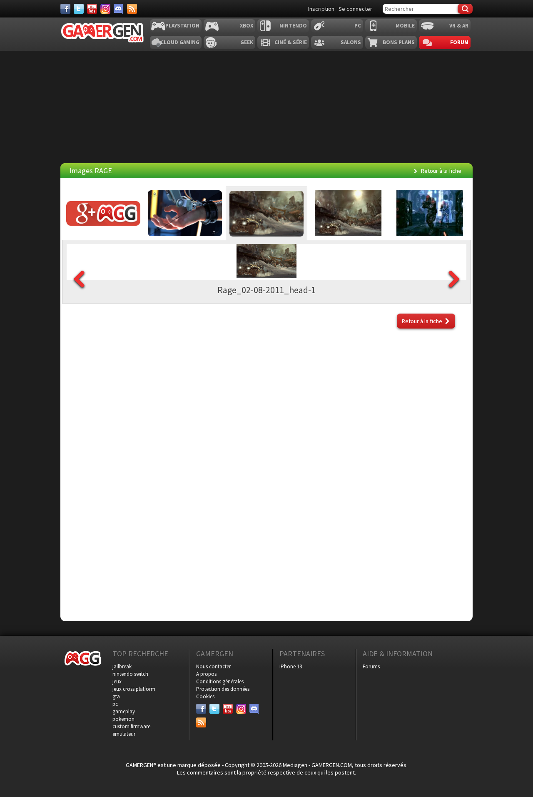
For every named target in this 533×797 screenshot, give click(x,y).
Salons (351, 42)
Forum (459, 42)
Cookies (205, 696)
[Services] (132, 9)
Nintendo (293, 25)
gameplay (123, 711)
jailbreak (122, 666)
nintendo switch (130, 673)
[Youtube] (92, 9)
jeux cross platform (133, 688)
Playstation (182, 25)
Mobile (405, 25)
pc (115, 703)
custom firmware (131, 726)
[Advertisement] (266, 364)
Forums (371, 666)
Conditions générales (220, 681)
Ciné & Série (290, 42)
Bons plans (399, 42)
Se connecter (355, 8)
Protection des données (222, 688)
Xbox (246, 25)
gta (116, 696)
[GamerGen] (102, 33)
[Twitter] (79, 9)
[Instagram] (105, 9)
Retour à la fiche (441, 170)
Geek (246, 42)
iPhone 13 (290, 666)
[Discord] (119, 9)
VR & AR (458, 25)
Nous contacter (213, 666)
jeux (117, 681)
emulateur (123, 733)
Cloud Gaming (179, 42)
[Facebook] (65, 9)
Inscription (321, 8)
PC (357, 25)
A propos (206, 673)
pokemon (123, 718)
